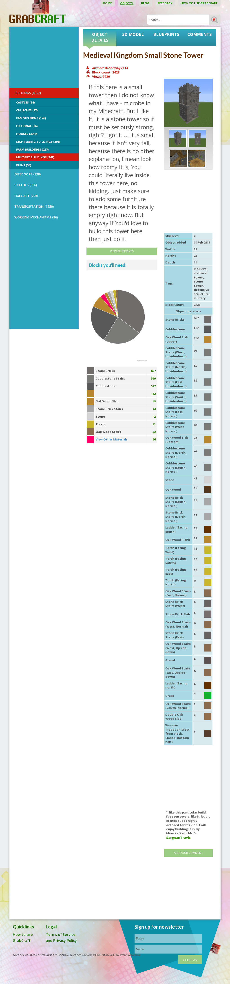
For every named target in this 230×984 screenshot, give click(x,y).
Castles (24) (25, 102)
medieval (200, 269)
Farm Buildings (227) (32, 149)
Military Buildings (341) (35, 157)
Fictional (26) (27, 126)
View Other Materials (112, 439)
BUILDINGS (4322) (27, 93)
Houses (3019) (26, 134)
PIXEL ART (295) (26, 196)
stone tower (198, 283)
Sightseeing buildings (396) (38, 142)
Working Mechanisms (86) (36, 217)
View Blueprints (122, 251)
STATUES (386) (25, 185)
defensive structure (201, 292)
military (200, 298)
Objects (126, 3)
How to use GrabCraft (199, 3)
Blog (145, 3)
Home (108, 3)
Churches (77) (27, 110)
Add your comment (188, 853)
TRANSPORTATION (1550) (34, 206)
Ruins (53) (23, 165)
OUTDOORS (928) (27, 174)
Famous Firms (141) (31, 118)
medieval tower (200, 275)
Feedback (165, 3)
